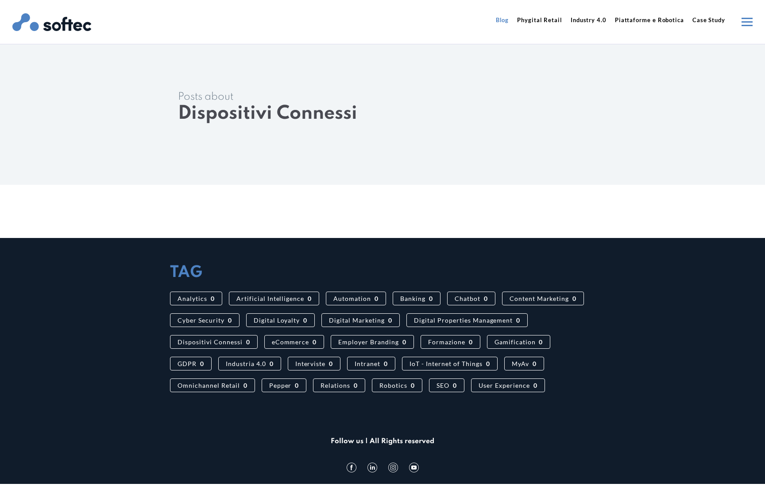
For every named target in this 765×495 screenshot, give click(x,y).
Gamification (519, 342)
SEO (447, 385)
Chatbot (471, 298)
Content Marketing (543, 298)
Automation (356, 298)
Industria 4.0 (250, 363)
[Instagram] (393, 467)
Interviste (314, 363)
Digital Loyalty (281, 320)
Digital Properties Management (467, 320)
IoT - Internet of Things (450, 363)
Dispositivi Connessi (214, 342)
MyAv (524, 363)
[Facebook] (351, 467)
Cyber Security (205, 320)
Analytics (196, 298)
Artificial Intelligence (274, 298)
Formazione (450, 342)
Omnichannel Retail (212, 385)
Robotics (397, 385)
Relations (339, 385)
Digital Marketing (360, 320)
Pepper (284, 385)
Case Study (708, 19)
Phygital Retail (539, 19)
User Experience (508, 385)
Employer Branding (372, 342)
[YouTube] (414, 467)
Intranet (371, 363)
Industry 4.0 (589, 19)
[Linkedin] (372, 467)
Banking (416, 298)
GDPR (191, 363)
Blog (502, 19)
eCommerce (294, 342)
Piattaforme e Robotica (649, 19)
